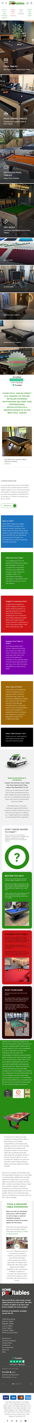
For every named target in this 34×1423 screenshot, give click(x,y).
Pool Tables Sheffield (23, 1412)
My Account (6, 1338)
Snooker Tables (7, 1330)
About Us (5, 1350)
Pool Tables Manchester (12, 1402)
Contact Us (6, 1345)
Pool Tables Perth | (10, 1412)
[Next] (31, 474)
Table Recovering (8, 1319)
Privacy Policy (7, 1343)
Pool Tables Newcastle (20, 1406)
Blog (4, 1352)
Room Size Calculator (10, 1332)
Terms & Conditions (9, 1341)
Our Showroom (7, 1347)
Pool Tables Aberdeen (20, 1408)
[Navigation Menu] (3, 3)
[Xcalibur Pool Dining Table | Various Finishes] (17, 441)
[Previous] (2, 474)
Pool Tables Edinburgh (22, 1410)
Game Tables (7, 1328)
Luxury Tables (7, 1326)
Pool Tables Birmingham (18, 1404)
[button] (9, 505)
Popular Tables (7, 1321)
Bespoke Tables (8, 1323)
